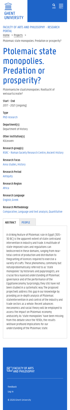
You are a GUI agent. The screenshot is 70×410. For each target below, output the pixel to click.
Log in (10, 391)
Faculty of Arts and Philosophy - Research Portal (31, 29)
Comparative (10, 211)
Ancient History (55, 152)
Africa (6, 188)
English (7, 200)
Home (6, 35)
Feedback (12, 386)
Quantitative (55, 211)
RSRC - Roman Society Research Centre (24, 152)
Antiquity (8, 176)
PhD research (10, 117)
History (21, 164)
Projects (18, 35)
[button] (61, 5)
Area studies (10, 164)
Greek (15, 200)
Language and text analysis (33, 211)
